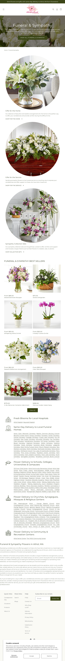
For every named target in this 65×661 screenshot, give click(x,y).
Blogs (16, 601)
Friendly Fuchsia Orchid (40, 333)
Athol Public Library (26, 470)
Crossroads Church (20, 513)
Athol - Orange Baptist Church (41, 503)
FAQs (26, 597)
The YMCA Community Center (36, 538)
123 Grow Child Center (21, 468)
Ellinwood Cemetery (42, 439)
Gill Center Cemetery (48, 441)
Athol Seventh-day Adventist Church (42, 505)
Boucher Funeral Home (21, 435)
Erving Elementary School (22, 474)
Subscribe (55, 598)
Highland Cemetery (33, 443)
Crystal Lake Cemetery (46, 437)
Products (7, 607)
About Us (7, 611)
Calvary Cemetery (35, 435)
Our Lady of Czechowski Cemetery (44, 451)
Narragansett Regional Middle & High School (41, 491)
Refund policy (29, 621)
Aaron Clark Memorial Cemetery (24, 433)
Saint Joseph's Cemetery (33, 454)
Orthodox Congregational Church (41, 524)
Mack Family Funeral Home (29, 447)
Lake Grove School (20, 482)
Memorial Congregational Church (44, 522)
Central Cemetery (19, 437)
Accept (31, 656)
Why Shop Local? (28, 606)
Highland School (19, 480)
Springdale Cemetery (28, 456)
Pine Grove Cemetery (28, 453)
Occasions (7, 603)
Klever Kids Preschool (52, 480)
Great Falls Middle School (50, 478)
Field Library (48, 474)
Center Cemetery (53, 435)
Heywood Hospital (29, 422)
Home (5, 50)
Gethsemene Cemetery (32, 441)
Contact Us (28, 601)
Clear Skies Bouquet (39, 369)
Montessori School (53, 487)
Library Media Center (34, 482)
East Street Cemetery (28, 439)
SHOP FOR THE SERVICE (13, 185)
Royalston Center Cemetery (46, 453)
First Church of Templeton (28, 515)
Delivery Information (28, 612)
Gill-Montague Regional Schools (29, 478)
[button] (3, 9)
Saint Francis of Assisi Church (39, 526)
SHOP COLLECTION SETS (14, 252)
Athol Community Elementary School (40, 468)
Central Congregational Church (37, 509)
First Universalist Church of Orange (43, 519)
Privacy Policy (18, 651)
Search (17, 597)
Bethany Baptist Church (37, 507)
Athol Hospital (18, 422)
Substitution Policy (28, 626)
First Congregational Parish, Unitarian (33, 517)
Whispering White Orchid (12, 333)
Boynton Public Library (39, 472)
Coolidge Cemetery (32, 437)
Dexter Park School (53, 472)
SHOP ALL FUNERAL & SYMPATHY (32, 37)
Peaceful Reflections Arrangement (15, 369)
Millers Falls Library (41, 487)
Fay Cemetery (54, 439)
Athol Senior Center (20, 538)
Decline (49, 656)
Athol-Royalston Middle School (44, 470)
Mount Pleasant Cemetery (47, 447)
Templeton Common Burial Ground (47, 456)
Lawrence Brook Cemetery (42, 445)
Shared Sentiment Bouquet (13, 297)
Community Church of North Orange (47, 511)
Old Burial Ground (26, 451)
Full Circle (45, 476)
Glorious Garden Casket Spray (42, 405)
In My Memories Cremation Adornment (16, 405)
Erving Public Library (37, 474)
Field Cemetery (19, 441)
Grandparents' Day (8, 599)
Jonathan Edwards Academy (34, 480)
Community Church (28, 511)
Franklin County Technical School (30, 476)
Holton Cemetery (46, 443)
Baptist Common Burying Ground (47, 433)
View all (32, 410)
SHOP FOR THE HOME (13, 119)
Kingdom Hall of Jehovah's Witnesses (40, 521)
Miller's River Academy (27, 487)
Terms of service (27, 632)
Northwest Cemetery (44, 449)
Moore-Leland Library (21, 489)
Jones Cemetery (26, 445)
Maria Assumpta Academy (35, 486)
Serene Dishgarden (39, 297)
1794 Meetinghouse (20, 503)
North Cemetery (32, 449)
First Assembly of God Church (35, 513)
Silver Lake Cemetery (48, 454)
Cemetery (44, 435)
